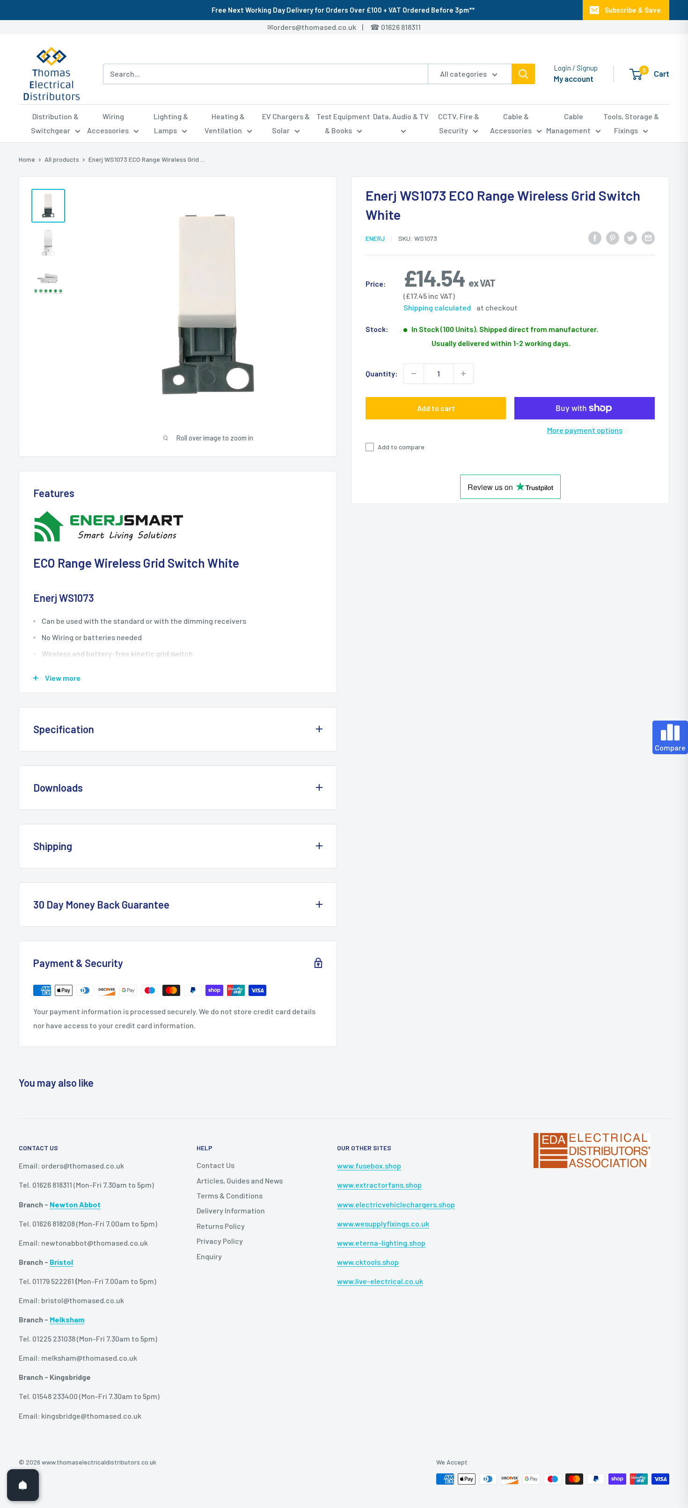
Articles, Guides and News (240, 1180)
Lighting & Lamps (171, 123)
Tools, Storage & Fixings (631, 123)
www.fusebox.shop (369, 1165)
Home (27, 159)
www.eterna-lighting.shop (381, 1242)
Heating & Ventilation (225, 123)
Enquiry (209, 1256)
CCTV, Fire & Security (458, 123)
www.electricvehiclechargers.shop (396, 1204)
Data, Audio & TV (401, 116)
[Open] (23, 1485)
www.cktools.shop (368, 1261)
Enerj (375, 238)
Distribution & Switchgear (55, 123)
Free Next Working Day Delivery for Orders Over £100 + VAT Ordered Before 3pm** (343, 10)
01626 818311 (401, 26)
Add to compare (401, 447)
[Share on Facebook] (594, 237)
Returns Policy (221, 1225)
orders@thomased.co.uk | (323, 26)
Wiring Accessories (108, 123)
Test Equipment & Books (343, 123)
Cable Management (568, 123)
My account (573, 78)
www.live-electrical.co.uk (380, 1281)
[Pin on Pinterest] (612, 237)
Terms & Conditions (230, 1195)
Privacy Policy (220, 1240)
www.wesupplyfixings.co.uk (383, 1223)
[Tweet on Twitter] (630, 237)
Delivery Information (231, 1210)
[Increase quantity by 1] (463, 373)
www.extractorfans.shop (379, 1184)
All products (61, 159)
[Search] (523, 74)
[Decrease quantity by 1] (414, 373)
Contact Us (215, 1165)
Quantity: (382, 373)
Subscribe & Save (633, 10)
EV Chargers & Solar (286, 123)
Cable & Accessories (511, 123)
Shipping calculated (437, 307)
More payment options (584, 430)
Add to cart (436, 408)
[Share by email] (648, 237)
